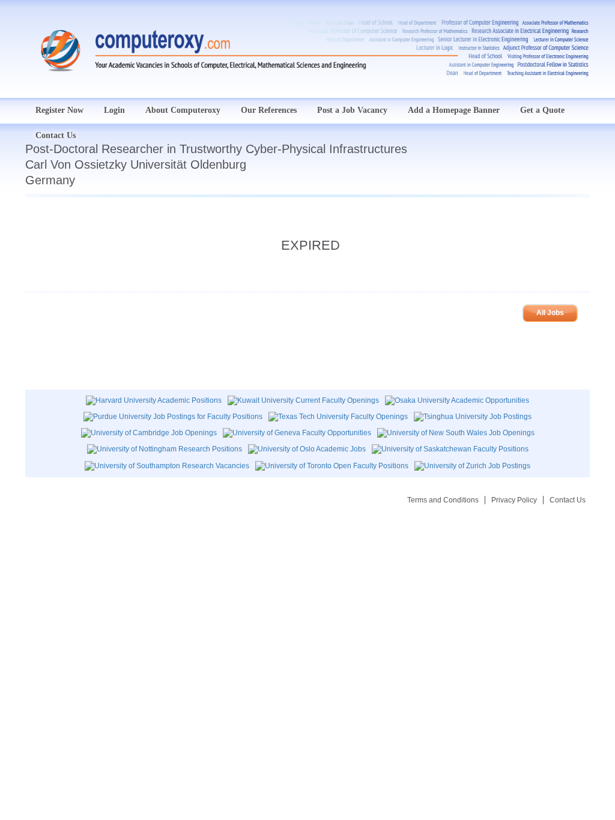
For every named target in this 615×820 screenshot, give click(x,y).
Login (114, 110)
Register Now (59, 110)
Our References (269, 110)
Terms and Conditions (443, 500)
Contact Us (568, 500)
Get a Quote (542, 110)
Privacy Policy (514, 500)
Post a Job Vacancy (352, 110)
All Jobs (550, 313)
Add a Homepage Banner (454, 110)
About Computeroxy (182, 110)
